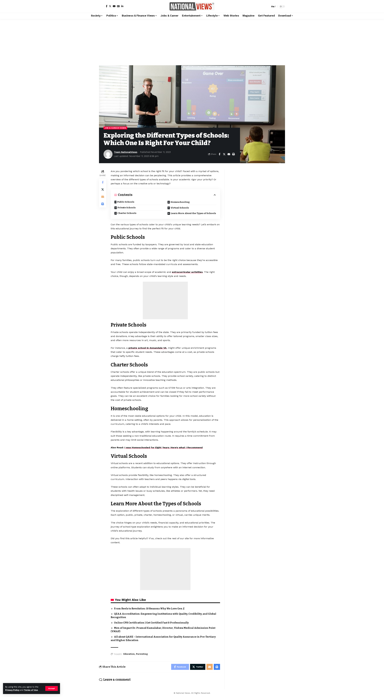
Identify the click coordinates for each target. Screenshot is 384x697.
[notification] (262, 6)
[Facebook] (106, 6)
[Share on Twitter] (224, 154)
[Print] (233, 154)
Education (129, 654)
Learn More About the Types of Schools (193, 213)
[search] (267, 6)
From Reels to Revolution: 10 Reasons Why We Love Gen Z (149, 608)
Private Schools (126, 207)
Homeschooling (180, 202)
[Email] (229, 154)
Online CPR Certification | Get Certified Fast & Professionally (151, 622)
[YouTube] (114, 6)
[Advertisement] (192, 41)
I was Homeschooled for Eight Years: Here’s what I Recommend (163, 447)
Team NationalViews (125, 152)
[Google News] (118, 6)
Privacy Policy (12, 690)
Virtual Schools (180, 207)
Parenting (142, 654)
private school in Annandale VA (147, 347)
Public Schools (125, 202)
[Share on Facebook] (219, 154)
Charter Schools (126, 213)
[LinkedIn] (122, 6)
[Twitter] (110, 6)
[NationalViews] (192, 6)
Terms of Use (31, 690)
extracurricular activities (187, 272)
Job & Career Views (115, 128)
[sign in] (102, 6)
